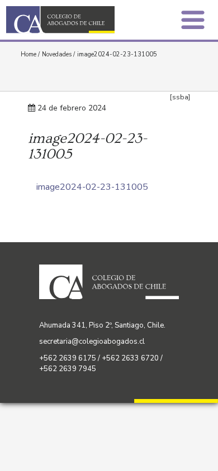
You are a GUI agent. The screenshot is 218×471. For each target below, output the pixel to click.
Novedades (57, 54)
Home (28, 54)
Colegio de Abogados (60, 19)
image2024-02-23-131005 (92, 187)
